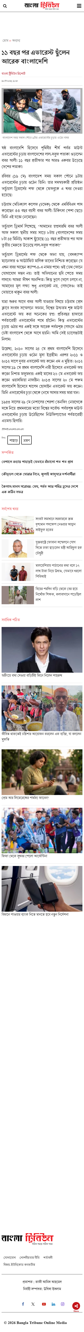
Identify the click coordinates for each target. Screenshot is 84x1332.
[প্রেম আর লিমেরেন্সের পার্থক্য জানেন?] (42, 777)
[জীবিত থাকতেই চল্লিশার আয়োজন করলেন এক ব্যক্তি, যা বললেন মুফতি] (42, 716)
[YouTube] (44, 1304)
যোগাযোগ (10, 1257)
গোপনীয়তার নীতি (29, 1257)
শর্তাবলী (47, 1257)
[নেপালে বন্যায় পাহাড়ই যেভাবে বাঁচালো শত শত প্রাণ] (42, 465)
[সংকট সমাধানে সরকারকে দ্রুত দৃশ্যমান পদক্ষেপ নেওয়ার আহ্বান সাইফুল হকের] (42, 526)
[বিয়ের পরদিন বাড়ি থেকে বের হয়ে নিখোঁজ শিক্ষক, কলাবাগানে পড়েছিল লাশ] (42, 596)
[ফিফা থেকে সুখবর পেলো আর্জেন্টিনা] (42, 836)
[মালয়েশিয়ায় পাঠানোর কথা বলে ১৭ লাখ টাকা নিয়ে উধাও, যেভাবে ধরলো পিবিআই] (42, 573)
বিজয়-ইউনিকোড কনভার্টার (19, 1265)
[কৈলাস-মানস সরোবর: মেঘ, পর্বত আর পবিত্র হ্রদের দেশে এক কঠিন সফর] (42, 492)
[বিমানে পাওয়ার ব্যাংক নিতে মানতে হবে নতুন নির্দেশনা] (42, 892)
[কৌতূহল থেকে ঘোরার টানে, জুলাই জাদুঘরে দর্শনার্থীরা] (42, 477)
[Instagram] (62, 1304)
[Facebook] (23, 1304)
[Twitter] (33, 1304)
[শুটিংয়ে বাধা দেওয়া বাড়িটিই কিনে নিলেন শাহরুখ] (42, 655)
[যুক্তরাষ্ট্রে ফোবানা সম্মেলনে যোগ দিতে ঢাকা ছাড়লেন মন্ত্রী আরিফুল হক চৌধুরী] (42, 549)
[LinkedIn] (53, 1304)
